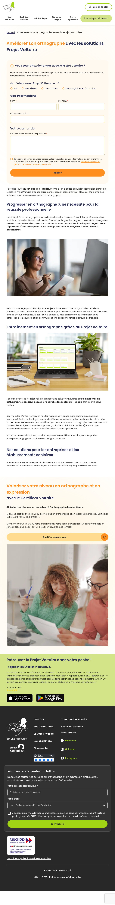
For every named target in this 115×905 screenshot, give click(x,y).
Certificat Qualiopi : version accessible (29, 858)
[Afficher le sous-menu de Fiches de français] (63, 18)
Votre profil (14, 798)
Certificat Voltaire (24, 18)
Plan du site (41, 748)
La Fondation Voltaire (73, 719)
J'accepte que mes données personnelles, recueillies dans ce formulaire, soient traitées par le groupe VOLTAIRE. (60, 814)
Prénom (63, 100)
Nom (13, 100)
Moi (15, 88)
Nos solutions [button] (9, 18)
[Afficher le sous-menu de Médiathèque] (46, 18)
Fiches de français (56, 18)
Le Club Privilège (44, 734)
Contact (39, 719)
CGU (36, 877)
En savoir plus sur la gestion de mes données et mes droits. (69, 816)
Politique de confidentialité (65, 877)
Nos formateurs (43, 726)
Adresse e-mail (19, 113)
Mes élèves (31, 88)
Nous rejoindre (43, 741)
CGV (44, 877)
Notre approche (73, 18)
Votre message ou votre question (28, 133)
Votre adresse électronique (22, 785)
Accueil (11, 32)
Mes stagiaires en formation (81, 88)
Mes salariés (51, 88)
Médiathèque (40, 18)
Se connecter (100, 6)
